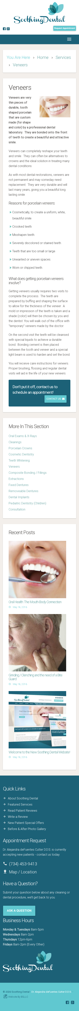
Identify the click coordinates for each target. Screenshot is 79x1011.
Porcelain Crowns (20, 448)
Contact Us (54, 398)
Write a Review (18, 817)
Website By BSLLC (16, 996)
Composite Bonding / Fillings (28, 473)
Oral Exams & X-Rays (23, 436)
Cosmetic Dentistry (21, 454)
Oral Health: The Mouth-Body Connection (35, 602)
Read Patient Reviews (22, 810)
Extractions (16, 479)
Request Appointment (64, 28)
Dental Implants (19, 497)
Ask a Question (19, 910)
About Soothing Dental (23, 798)
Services (63, 57)
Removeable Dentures (23, 491)
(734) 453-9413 (23, 864)
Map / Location (23, 872)
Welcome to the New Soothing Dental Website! (39, 752)
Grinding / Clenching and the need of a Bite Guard (35, 677)
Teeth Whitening (19, 460)
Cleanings (15, 442)
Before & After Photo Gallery (27, 829)
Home (43, 57)
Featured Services (20, 804)
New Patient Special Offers (26, 823)
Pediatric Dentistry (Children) (27, 503)
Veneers (20, 64)
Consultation (17, 509)
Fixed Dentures (19, 485)
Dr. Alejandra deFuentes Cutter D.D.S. (51, 991)
